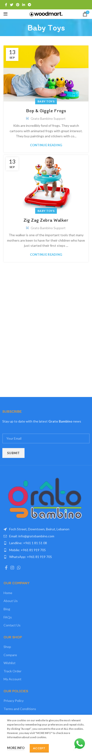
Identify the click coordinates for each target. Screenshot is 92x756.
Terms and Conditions (20, 709)
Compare (10, 655)
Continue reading (46, 145)
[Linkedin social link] (23, 5)
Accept (39, 748)
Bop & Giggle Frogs (46, 110)
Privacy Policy (14, 701)
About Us (11, 601)
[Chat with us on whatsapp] (79, 743)
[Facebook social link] (6, 5)
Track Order (12, 671)
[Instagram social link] (12, 567)
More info (16, 748)
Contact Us (12, 625)
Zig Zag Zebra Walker (46, 220)
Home (8, 593)
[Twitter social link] (11, 5)
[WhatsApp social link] (19, 567)
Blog (7, 609)
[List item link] (46, 536)
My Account (12, 679)
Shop (7, 647)
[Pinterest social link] (18, 5)
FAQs (8, 617)
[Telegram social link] (29, 5)
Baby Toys (46, 101)
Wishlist (10, 663)
